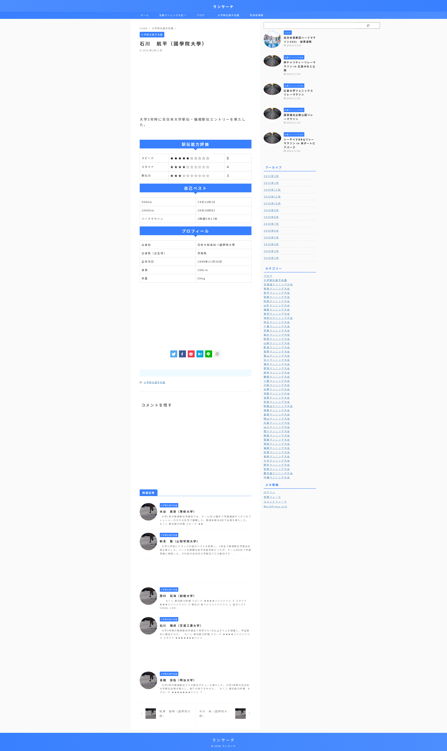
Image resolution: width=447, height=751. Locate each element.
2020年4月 (271, 244)
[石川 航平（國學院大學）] (199, 353)
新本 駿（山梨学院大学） (180, 541)
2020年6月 (271, 230)
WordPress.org (275, 506)
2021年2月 (271, 176)
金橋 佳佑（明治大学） (178, 680)
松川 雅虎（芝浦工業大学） (181, 625)
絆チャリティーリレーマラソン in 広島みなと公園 (300, 66)
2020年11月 (272, 196)
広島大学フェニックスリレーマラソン (298, 92)
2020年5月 (271, 237)
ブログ (201, 15)
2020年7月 (271, 224)
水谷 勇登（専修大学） (178, 511)
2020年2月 (271, 258)
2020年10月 (272, 203)
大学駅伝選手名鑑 (229, 15)
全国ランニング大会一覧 (172, 16)
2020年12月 (272, 189)
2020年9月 (271, 210)
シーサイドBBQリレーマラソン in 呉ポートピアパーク (300, 143)
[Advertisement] (195, 78)
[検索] (368, 26)
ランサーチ (223, 6)
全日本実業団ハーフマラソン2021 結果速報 (300, 39)
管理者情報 (256, 15)
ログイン (269, 492)
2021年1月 (271, 183)
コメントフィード (275, 501)
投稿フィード (272, 497)
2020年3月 (271, 251)
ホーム (145, 15)
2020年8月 (271, 217)
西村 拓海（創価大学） (178, 596)
